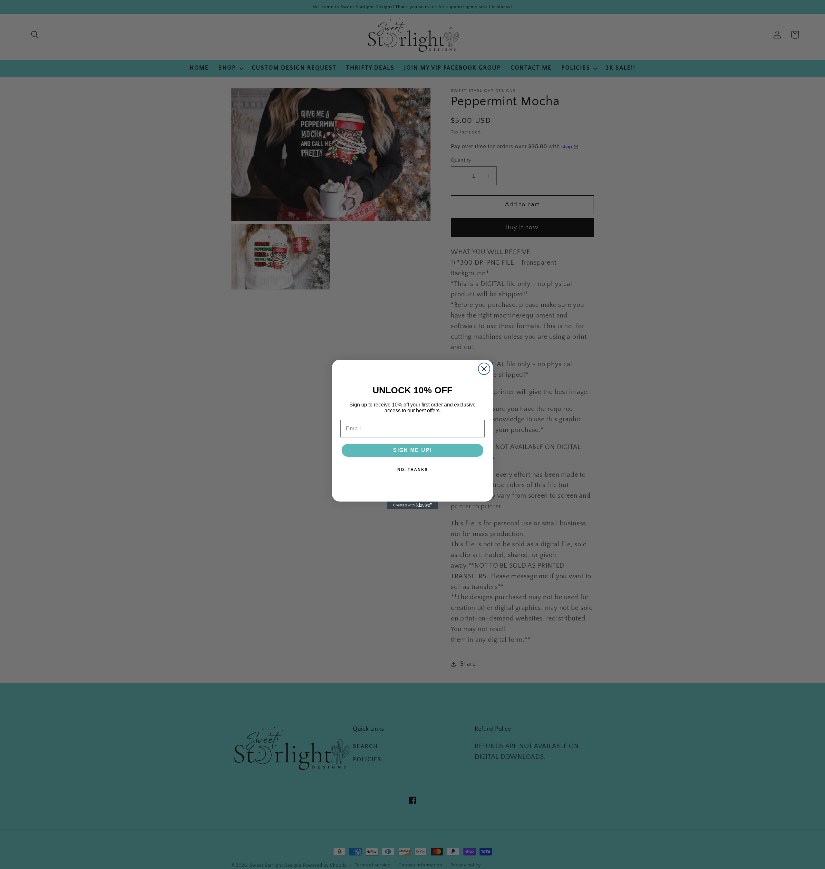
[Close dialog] (484, 369)
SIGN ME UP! (412, 450)
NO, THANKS (412, 469)
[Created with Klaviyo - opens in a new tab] (412, 505)
